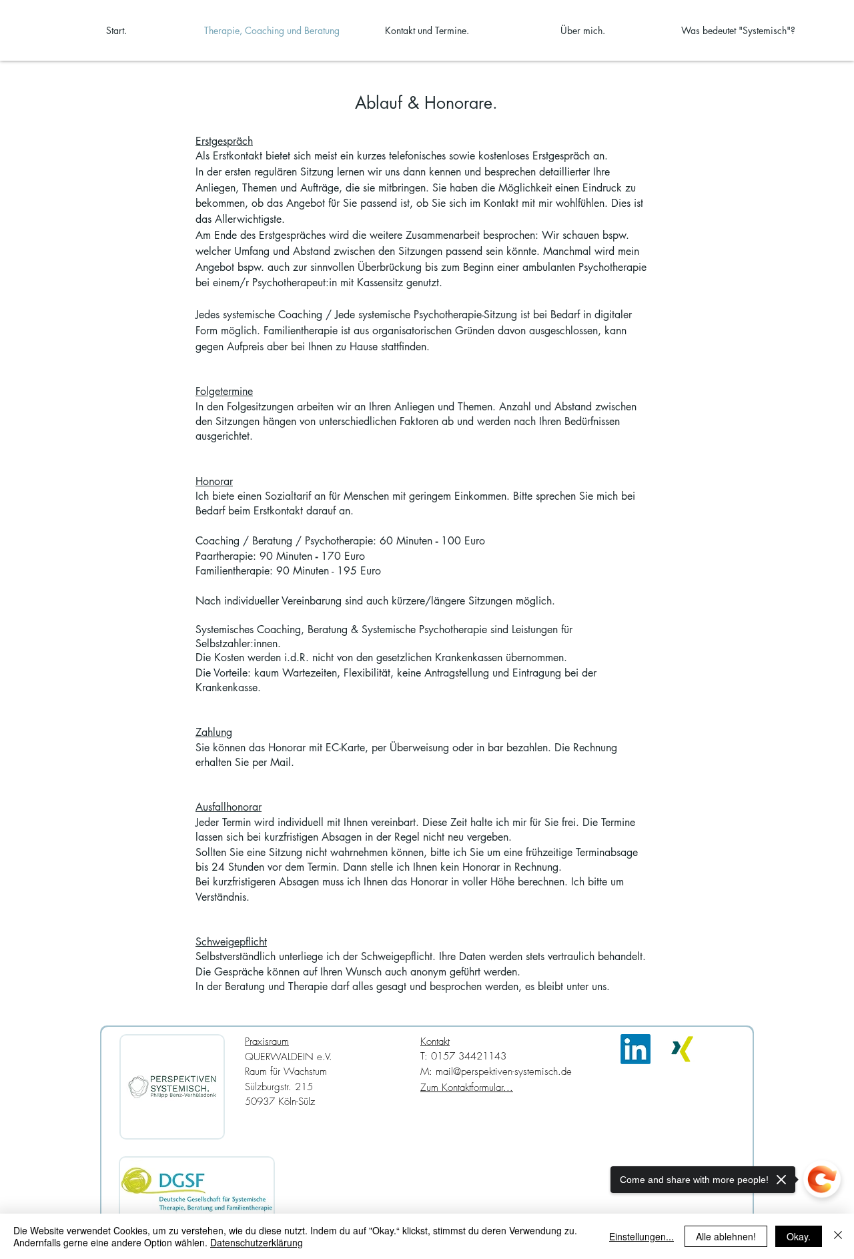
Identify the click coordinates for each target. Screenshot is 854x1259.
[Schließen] (838, 1236)
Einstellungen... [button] (641, 1236)
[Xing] (682, 1049)
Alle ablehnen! (726, 1236)
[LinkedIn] (635, 1049)
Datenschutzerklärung (256, 1242)
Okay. (799, 1236)
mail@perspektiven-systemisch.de (504, 1071)
